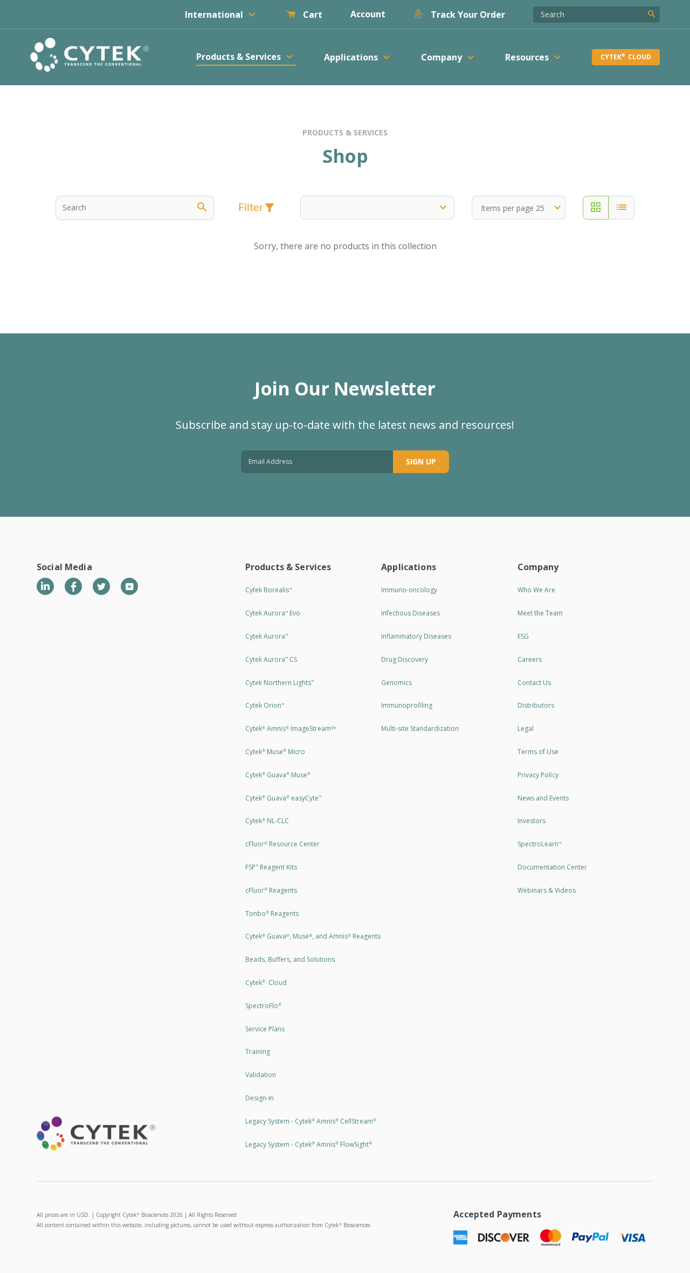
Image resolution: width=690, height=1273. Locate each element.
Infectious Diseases (410, 613)
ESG (523, 636)
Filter (257, 207)
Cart (311, 14)
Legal (526, 728)
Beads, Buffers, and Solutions (290, 959)
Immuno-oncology (409, 589)
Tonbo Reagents (272, 913)
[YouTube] (129, 586)
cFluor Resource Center (282, 843)
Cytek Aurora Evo (272, 613)
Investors (532, 820)
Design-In (259, 1098)
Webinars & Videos (547, 890)
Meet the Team (540, 613)
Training (257, 1051)
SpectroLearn (539, 843)
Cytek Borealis (268, 589)
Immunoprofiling (406, 705)
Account (367, 14)
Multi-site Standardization (420, 728)
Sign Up (421, 461)
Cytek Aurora (266, 636)
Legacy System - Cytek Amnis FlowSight (308, 1144)
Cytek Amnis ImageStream (290, 728)
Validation (260, 1074)
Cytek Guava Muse (277, 774)
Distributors (536, 705)
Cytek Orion (264, 705)
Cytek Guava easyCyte (283, 798)
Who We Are (536, 589)
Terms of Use (538, 751)
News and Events (543, 798)
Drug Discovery (404, 659)
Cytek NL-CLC (267, 820)
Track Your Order (467, 14)
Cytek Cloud (626, 56)
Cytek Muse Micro (275, 751)
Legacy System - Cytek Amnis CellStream (310, 1121)
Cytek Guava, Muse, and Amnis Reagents (313, 936)
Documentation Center (552, 867)
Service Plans (265, 1029)
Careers (530, 659)
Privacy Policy (538, 774)
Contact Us (534, 682)
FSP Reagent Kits (271, 867)
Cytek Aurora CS (271, 659)
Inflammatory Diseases (416, 636)
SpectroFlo (263, 1005)
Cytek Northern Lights (279, 682)
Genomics (396, 682)
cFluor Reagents (271, 890)
